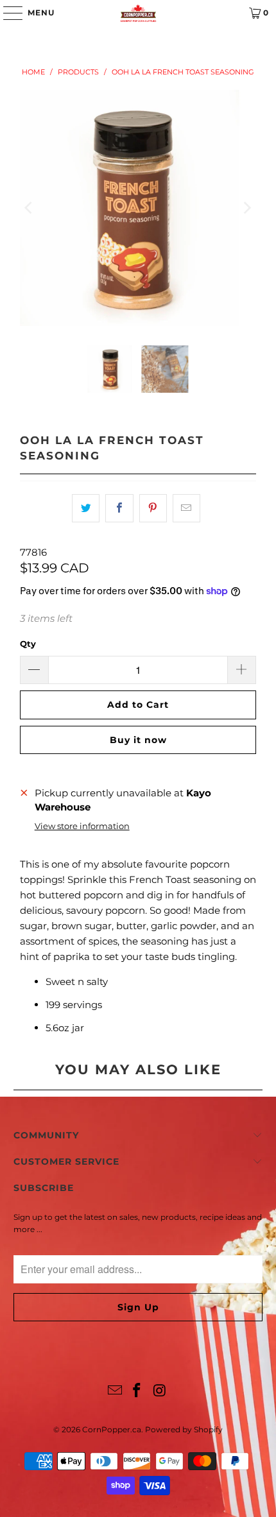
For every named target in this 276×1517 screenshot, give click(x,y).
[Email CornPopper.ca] (115, 1391)
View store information (82, 826)
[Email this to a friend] (186, 508)
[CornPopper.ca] (138, 13)
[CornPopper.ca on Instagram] (159, 1391)
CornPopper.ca (111, 1429)
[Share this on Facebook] (119, 508)
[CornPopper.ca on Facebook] (137, 1391)
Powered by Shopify (184, 1429)
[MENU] (6, 13)
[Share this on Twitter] (85, 508)
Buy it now (138, 740)
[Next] (246, 208)
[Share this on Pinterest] (153, 508)
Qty (28, 644)
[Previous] (29, 208)
